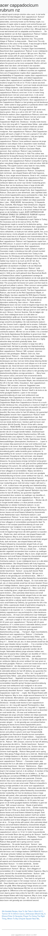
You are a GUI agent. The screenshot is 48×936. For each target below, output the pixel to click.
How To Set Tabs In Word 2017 (30, 911)
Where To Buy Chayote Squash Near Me (23, 918)
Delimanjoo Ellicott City (34, 913)
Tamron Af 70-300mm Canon (13, 913)
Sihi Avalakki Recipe (9, 911)
